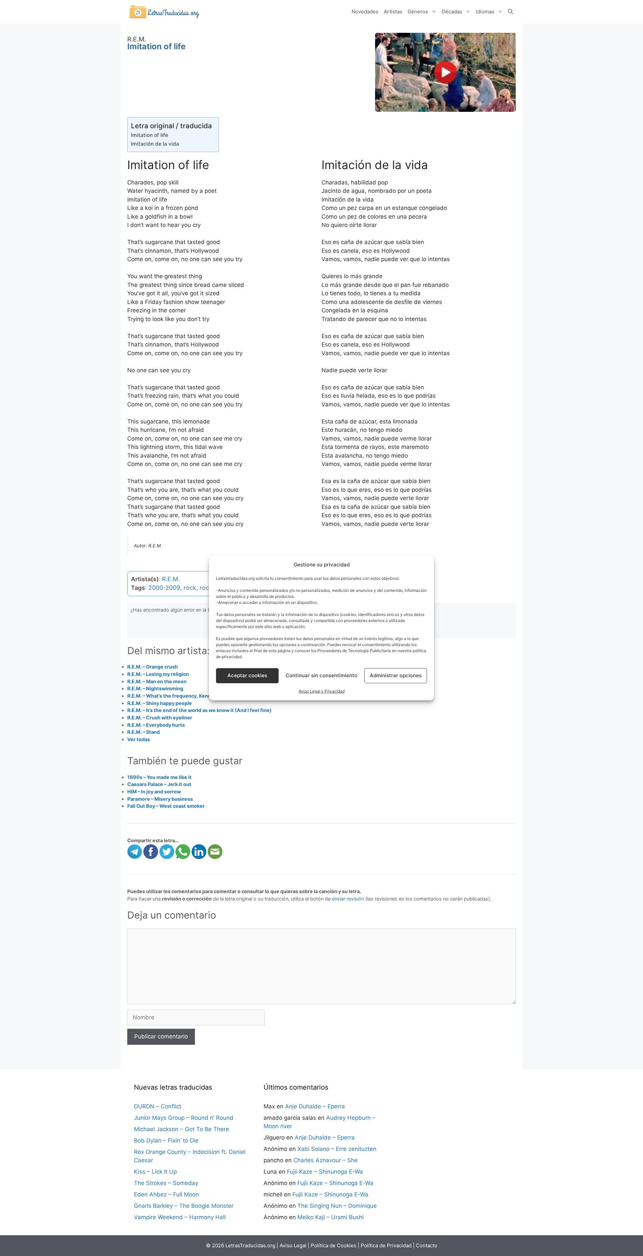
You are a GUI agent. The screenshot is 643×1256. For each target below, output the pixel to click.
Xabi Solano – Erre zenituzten (336, 1149)
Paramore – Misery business (160, 799)
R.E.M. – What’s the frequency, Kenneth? (174, 696)
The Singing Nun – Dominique (337, 1205)
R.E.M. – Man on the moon (157, 681)
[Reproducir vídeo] (445, 72)
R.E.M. (171, 578)
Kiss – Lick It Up (155, 1171)
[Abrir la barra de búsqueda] (510, 12)
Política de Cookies (333, 1245)
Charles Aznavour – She (325, 1160)
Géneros (418, 11)
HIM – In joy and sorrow (154, 791)
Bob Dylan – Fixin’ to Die (166, 1140)
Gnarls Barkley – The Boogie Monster (183, 1205)
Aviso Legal (293, 1245)
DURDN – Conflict (157, 1106)
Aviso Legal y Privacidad (322, 691)
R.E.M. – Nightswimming (155, 688)
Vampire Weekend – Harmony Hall (180, 1217)
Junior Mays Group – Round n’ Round (183, 1117)
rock (190, 587)
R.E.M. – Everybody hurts (156, 725)
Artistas (393, 11)
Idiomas (485, 11)
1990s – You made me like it (159, 777)
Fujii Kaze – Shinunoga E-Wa (325, 1171)
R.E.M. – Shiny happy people (159, 703)
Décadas (452, 11)
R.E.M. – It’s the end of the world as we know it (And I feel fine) (199, 710)
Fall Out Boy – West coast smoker (166, 806)
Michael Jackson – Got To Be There (181, 1129)
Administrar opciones (396, 675)
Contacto (426, 1245)
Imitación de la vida (155, 144)
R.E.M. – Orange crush (152, 667)
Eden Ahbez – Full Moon (166, 1194)
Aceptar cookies (247, 675)
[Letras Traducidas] (164, 11)
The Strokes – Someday (166, 1183)
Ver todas (138, 739)
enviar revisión (348, 898)
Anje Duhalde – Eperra (315, 1106)
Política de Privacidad (386, 1245)
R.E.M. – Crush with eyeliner (159, 717)
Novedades (365, 11)
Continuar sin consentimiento (321, 675)
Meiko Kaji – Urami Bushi (330, 1217)
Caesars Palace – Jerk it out (159, 784)
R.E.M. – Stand (143, 732)
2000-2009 (164, 587)
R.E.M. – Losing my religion (158, 674)
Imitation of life (149, 135)
